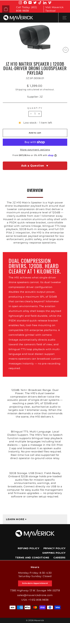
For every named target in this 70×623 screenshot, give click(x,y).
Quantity (34, 108)
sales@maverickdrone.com (35, 595)
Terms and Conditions (32, 557)
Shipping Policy (54, 552)
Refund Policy (28, 548)
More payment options (35, 149)
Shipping (20, 89)
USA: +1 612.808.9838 (35, 599)
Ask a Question (35, 166)
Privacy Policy (54, 548)
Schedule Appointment (35, 583)
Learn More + (16, 519)
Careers (59, 557)
